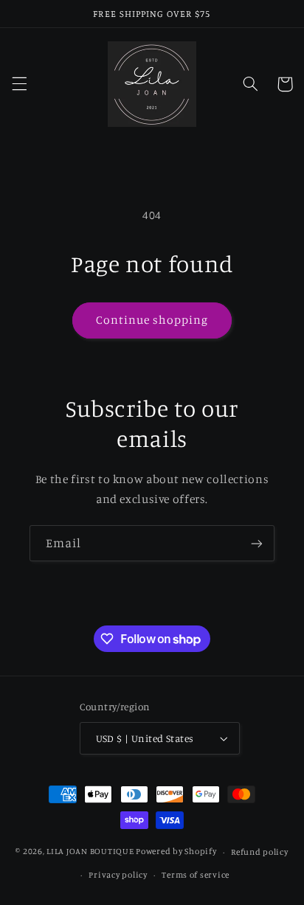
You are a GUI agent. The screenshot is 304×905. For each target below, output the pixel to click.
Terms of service (195, 875)
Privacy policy (118, 875)
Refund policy (260, 852)
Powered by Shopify (176, 852)
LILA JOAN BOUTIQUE (90, 852)
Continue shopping (152, 320)
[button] (19, 84)
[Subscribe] (257, 543)
